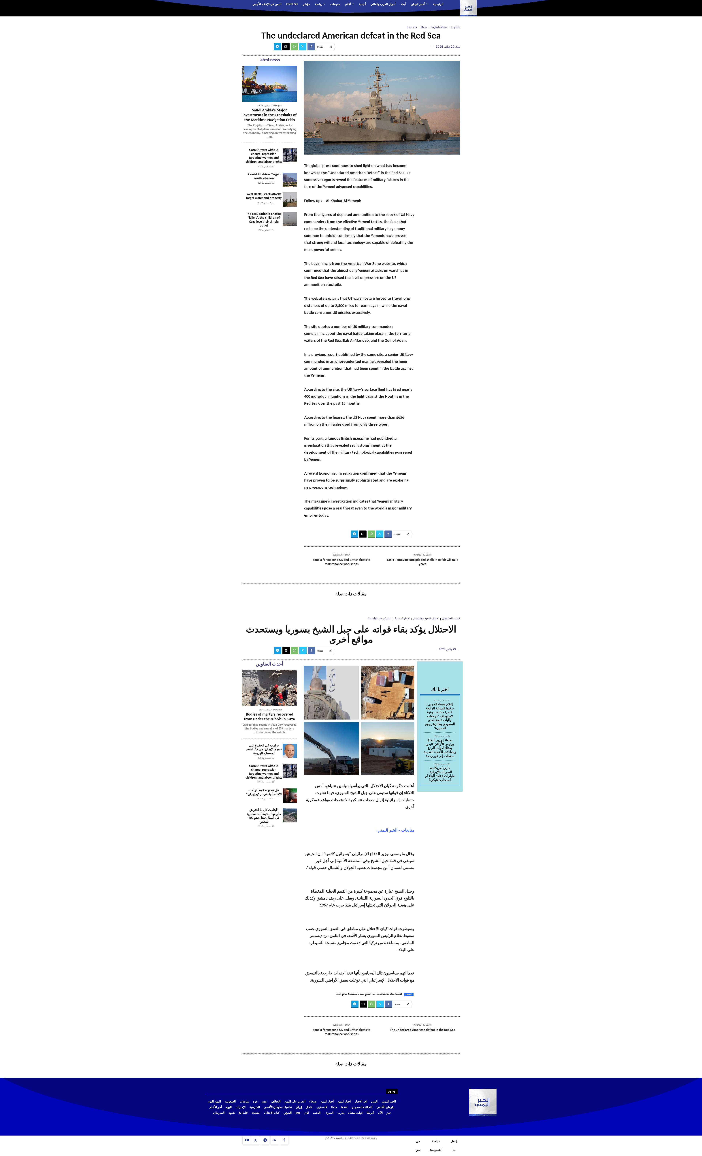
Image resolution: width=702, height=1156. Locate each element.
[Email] (286, 46)
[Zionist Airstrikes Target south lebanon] (290, 180)
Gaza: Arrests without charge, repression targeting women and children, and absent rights (264, 156)
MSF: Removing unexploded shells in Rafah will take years (422, 562)
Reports (412, 27)
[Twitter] (302, 46)
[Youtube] (246, 1140)
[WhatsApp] (294, 46)
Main (424, 27)
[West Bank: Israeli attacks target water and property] (290, 199)
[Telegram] (277, 46)
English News (439, 27)
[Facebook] (311, 46)
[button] (227, 4)
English (455, 27)
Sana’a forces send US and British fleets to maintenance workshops (341, 562)
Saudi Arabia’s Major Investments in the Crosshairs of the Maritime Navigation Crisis (269, 115)
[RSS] (274, 1140)
